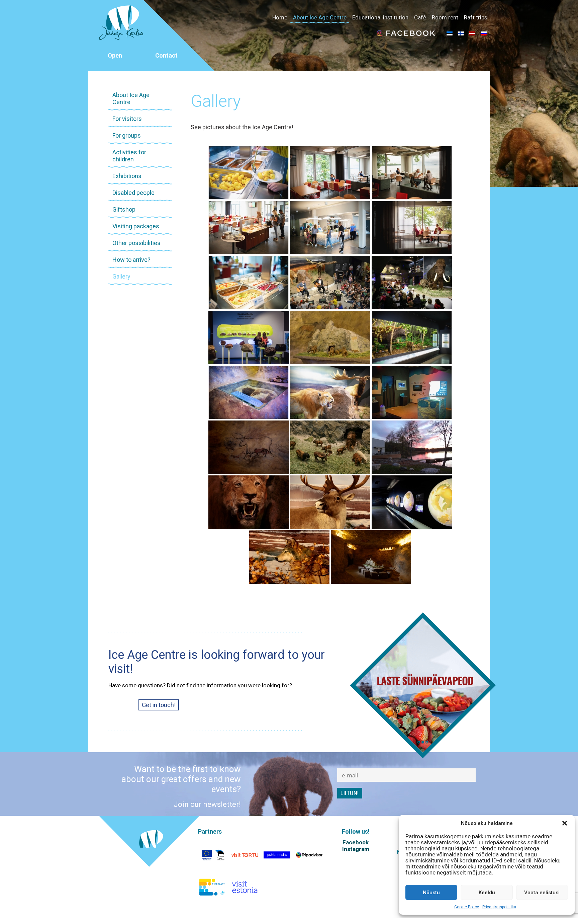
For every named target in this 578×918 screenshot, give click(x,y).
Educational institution (380, 17)
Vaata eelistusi (542, 893)
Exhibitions (126, 175)
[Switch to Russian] (483, 33)
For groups (126, 135)
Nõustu (431, 893)
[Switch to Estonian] (449, 33)
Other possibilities (136, 242)
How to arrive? (131, 259)
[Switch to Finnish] (461, 33)
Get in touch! (159, 704)
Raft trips (475, 17)
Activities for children (129, 156)
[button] (564, 823)
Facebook (356, 842)
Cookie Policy (466, 907)
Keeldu (487, 893)
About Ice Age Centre (320, 17)
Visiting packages (135, 226)
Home (279, 17)
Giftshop (123, 209)
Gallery (121, 276)
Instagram (355, 849)
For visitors (127, 118)
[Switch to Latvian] (472, 33)
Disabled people (133, 192)
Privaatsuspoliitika (499, 907)
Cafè (420, 17)
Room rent (445, 17)
